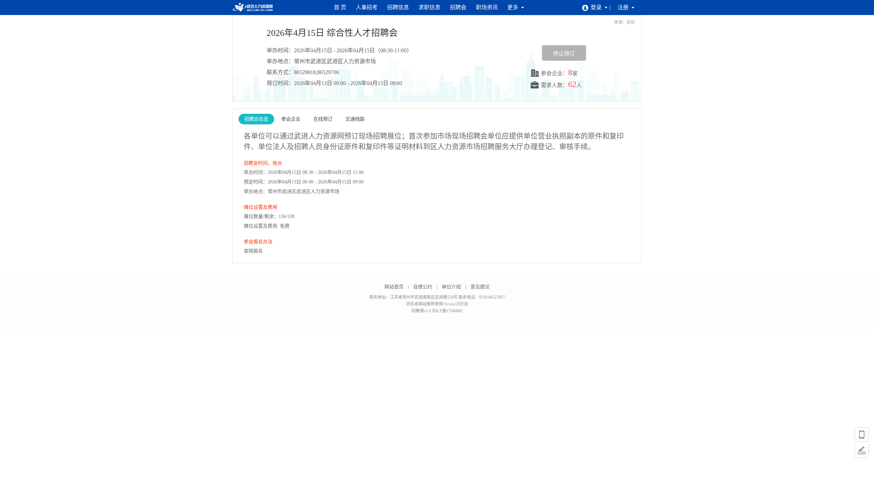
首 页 (340, 7)
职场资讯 (487, 7)
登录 (597, 7)
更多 (513, 7)
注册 (624, 7)
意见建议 (480, 286)
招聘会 (458, 7)
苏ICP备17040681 (447, 311)
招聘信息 (398, 7)
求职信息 (429, 7)
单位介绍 (451, 286)
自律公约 (422, 286)
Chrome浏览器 (455, 304)
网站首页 (394, 286)
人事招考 (367, 7)
